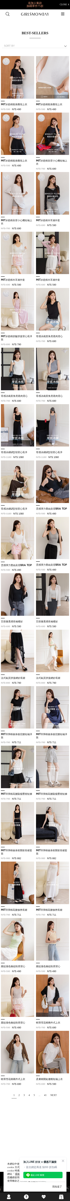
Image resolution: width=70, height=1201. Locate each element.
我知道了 (57, 1186)
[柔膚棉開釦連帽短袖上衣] (52, 1052)
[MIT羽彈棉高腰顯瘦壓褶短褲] (17, 767)
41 (45, 1095)
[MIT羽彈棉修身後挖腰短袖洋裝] (17, 707)
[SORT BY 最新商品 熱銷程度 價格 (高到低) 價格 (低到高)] (36, 46)
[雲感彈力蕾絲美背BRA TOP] (52, 481)
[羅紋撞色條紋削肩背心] (17, 939)
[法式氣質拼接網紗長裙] (17, 651)
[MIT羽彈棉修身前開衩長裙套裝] (17, 823)
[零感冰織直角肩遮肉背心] (52, 309)
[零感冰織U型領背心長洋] (17, 425)
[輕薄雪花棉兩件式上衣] (52, 996)
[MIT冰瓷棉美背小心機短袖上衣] (52, 134)
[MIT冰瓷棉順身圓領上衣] (17, 77)
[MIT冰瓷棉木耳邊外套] (52, 193)
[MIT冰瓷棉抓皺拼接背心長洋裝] (17, 309)
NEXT (53, 1095)
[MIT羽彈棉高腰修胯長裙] (17, 883)
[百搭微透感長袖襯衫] (17, 594)
